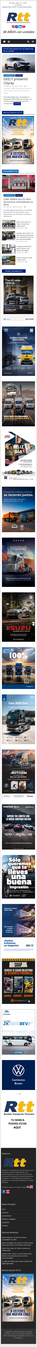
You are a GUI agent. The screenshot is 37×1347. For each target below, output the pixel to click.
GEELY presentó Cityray (15, 81)
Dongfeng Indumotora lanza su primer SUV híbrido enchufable (23, 248)
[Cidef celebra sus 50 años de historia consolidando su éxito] (18, 176)
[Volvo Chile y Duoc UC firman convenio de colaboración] (8, 221)
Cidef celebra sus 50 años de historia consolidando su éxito (18, 201)
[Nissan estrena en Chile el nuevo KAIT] (8, 257)
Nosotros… (5, 1212)
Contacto (5, 1226)
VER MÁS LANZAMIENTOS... (14, 271)
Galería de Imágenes (9, 1219)
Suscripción (5, 1222)
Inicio (3, 1209)
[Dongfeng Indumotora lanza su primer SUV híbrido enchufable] (8, 245)
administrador (19, 86)
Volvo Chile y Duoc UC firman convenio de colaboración (23, 224)
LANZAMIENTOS (9, 75)
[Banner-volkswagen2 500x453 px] (18, 1075)
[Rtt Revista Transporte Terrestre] (4, 41)
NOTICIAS (19, 75)
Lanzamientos (6, 1216)
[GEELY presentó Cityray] (18, 55)
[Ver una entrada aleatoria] (33, 41)
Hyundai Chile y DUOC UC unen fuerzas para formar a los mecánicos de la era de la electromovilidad (24, 236)
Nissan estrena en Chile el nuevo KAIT (24, 259)
